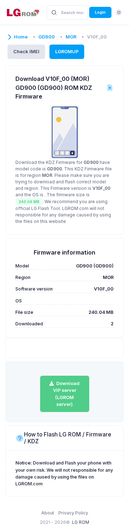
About (47, 513)
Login (100, 12)
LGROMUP (66, 51)
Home (21, 37)
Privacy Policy (73, 513)
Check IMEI (26, 51)
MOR (71, 37)
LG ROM (80, 522)
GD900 (46, 37)
